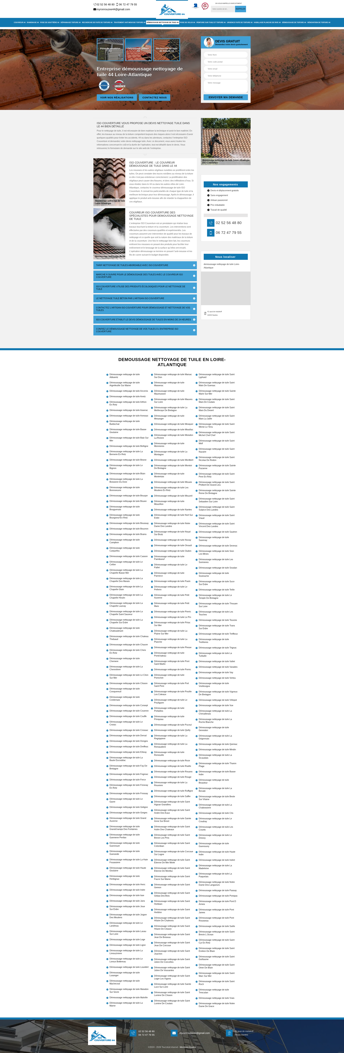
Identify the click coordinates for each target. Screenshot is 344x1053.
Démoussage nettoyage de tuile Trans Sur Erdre (217, 627)
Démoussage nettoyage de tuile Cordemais (125, 698)
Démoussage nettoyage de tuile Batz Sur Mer (129, 439)
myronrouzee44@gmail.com (113, 9)
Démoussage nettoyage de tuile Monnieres (169, 444)
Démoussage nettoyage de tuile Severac (218, 546)
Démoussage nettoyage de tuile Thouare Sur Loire (218, 605)
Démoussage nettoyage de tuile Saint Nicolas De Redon (216, 458)
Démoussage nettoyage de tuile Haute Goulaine (128, 869)
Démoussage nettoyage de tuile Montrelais (169, 475)
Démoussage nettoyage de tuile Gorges (128, 812)
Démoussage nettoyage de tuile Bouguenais (125, 508)
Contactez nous (154, 97)
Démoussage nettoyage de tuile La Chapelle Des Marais (126, 579)
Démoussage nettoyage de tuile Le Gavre (126, 800)
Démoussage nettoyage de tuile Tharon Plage (217, 764)
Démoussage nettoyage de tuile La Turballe (215, 654)
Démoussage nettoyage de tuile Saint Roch (216, 982)
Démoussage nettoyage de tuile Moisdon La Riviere (173, 436)
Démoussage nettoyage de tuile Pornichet (169, 676)
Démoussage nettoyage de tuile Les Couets (216, 828)
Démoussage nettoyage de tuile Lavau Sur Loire (128, 932)
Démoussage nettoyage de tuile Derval (128, 735)
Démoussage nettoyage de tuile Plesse (172, 647)
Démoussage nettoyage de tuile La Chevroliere (126, 668)
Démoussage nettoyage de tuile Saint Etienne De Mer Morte (172, 861)
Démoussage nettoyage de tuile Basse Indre (217, 773)
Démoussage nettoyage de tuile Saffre (172, 796)
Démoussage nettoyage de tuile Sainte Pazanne (217, 466)
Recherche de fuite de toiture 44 (97, 22)
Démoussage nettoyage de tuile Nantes (173, 509)
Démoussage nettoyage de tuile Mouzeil (173, 496)
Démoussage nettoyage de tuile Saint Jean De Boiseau (172, 935)
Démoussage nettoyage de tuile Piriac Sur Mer (172, 623)
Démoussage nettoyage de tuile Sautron (218, 532)
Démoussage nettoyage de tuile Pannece (169, 574)
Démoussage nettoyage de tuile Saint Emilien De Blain (216, 949)
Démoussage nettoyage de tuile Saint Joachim (172, 952)
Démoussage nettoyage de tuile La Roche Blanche (215, 720)
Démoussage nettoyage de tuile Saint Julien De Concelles (172, 960)
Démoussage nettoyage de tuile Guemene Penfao (125, 836)
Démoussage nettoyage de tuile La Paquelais (215, 875)
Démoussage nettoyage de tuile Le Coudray (215, 820)
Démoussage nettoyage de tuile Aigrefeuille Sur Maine (125, 384)
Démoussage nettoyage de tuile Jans (127, 901)
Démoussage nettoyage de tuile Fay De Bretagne (128, 767)
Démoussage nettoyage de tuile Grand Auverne (128, 819)
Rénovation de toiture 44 (318, 22)
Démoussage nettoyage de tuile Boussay (129, 523)
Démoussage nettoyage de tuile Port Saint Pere (171, 684)
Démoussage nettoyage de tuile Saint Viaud (216, 516)
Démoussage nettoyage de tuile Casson (129, 556)
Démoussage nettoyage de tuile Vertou (217, 678)
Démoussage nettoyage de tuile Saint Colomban (172, 844)
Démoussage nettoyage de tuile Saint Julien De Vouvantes (172, 968)
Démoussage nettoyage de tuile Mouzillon (169, 502)
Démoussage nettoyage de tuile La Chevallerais (215, 712)
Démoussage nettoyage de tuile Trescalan (214, 991)
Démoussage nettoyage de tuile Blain (127, 473)
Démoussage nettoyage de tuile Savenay (214, 538)
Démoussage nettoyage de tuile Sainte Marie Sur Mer (217, 392)
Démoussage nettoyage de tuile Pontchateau (169, 654)
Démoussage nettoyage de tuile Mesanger (169, 417)
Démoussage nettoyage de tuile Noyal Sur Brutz (172, 533)
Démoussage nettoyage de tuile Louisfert (129, 967)
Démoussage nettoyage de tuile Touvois (218, 620)
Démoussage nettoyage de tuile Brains (128, 534)
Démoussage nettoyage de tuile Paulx (172, 581)
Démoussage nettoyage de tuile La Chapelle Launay (126, 604)
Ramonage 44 (33, 22)
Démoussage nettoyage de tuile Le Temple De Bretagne (215, 596)
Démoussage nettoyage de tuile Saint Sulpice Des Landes (216, 508)
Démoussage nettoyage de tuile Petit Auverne (171, 596)
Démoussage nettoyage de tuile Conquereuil (125, 690)
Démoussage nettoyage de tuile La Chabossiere (215, 806)
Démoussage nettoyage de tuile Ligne (128, 945)
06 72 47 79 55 (128, 4)
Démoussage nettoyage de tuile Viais (216, 998)
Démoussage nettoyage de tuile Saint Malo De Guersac (216, 384)
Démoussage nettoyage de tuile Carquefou (125, 549)
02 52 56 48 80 (105, 4)
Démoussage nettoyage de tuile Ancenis (129, 391)
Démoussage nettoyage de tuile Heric (127, 884)
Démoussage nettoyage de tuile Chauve (129, 644)
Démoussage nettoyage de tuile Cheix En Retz (128, 651)
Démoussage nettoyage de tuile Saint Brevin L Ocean (216, 933)
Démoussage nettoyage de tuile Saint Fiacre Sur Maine (172, 877)
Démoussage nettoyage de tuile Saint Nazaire (216, 450)
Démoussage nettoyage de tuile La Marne (126, 1004)
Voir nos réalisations (116, 97)
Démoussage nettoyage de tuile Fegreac (129, 774)
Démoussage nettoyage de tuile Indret (217, 860)
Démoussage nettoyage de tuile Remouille (169, 753)
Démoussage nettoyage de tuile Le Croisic (126, 723)
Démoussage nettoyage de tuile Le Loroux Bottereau (126, 960)
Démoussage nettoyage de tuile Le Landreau (126, 924)
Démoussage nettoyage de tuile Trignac (218, 648)
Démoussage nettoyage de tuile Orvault (173, 545)
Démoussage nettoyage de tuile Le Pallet (170, 566)
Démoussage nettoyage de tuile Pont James (216, 911)
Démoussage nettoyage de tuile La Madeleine (215, 866)
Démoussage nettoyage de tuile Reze (172, 760)
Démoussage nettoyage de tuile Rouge (172, 777)
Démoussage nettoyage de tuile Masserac (169, 384)
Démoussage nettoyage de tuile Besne (128, 460)
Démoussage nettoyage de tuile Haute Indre (217, 853)
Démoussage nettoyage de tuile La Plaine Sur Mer (170, 632)
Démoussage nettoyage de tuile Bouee (128, 501)
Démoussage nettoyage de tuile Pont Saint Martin (171, 662)
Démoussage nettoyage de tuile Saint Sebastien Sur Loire (216, 500)
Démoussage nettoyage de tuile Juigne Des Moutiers (128, 916)
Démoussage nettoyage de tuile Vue (216, 705)
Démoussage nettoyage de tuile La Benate (215, 789)
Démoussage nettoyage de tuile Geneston (214, 728)
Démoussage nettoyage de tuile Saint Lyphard (216, 375)
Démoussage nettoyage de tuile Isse (127, 895)
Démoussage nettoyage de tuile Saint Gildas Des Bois (172, 894)
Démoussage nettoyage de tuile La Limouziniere (126, 952)
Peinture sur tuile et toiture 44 (211, 22)
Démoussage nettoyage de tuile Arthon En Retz (128, 403)
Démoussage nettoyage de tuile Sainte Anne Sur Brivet (172, 819)
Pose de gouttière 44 (49, 22)
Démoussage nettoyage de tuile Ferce (128, 780)
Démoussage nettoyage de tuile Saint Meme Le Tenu (216, 425)
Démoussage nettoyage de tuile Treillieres (214, 640)
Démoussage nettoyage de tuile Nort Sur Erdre (173, 516)
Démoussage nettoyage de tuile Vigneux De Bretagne (218, 693)
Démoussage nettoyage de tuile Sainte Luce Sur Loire (172, 985)
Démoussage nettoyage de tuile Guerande (125, 852)
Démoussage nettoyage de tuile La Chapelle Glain (126, 588)
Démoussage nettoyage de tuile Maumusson (169, 392)
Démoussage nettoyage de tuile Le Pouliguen (170, 701)
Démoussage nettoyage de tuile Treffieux (218, 634)
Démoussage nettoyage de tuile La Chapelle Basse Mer (126, 571)
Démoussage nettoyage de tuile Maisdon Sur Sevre (129, 990)
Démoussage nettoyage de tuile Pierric (172, 611)
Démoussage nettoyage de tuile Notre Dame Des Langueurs (217, 883)
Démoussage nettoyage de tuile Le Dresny (215, 836)
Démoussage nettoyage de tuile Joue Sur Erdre (127, 907)
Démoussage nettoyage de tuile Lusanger (125, 974)
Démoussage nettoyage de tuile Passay (218, 890)
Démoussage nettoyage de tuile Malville (129, 997)
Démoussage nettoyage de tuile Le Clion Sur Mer (129, 676)
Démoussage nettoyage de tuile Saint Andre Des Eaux (172, 811)
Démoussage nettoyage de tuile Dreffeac (129, 746)
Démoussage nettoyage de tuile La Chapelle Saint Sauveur (126, 612)
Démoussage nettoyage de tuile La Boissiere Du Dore (126, 480)
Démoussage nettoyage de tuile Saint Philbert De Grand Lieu (216, 483)
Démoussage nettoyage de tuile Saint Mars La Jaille (216, 417)
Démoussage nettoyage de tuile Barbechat (125, 422)
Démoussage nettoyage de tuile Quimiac (218, 744)
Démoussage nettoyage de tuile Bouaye (129, 495)
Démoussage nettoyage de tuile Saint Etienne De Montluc (172, 869)
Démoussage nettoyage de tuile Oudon (172, 551)
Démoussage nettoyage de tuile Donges (129, 741)
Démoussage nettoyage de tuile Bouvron (129, 529)
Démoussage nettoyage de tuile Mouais (173, 482)
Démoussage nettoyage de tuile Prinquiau (169, 717)
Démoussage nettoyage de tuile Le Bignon (126, 466)
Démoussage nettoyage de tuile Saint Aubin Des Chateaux (172, 828)
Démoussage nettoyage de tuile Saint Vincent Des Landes (216, 525)
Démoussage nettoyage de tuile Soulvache (214, 574)
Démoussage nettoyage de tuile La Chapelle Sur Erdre (126, 621)
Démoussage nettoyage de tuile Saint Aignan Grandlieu (172, 803)
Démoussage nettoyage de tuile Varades (218, 667)
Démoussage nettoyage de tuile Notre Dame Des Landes (172, 524)
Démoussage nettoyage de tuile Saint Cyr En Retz (216, 941)
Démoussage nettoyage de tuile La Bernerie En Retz (126, 452)
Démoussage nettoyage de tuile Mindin (217, 749)
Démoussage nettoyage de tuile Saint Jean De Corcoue (172, 944)
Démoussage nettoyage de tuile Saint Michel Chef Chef (216, 433)
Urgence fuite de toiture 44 (239, 22)
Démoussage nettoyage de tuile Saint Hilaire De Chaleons (172, 919)
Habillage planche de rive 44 (267, 22)
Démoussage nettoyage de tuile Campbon (125, 541)
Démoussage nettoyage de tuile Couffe (128, 716)
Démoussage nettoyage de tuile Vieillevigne (214, 684)
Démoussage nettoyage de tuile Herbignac (125, 877)
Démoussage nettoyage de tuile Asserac (129, 410)
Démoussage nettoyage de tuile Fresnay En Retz (129, 786)
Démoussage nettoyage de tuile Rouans (173, 771)
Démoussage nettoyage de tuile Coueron (129, 711)
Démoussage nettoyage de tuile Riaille (172, 766)
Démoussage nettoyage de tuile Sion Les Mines (216, 552)
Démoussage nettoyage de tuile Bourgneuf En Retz (125, 516)
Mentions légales (188, 1047)
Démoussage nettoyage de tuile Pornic (172, 669)
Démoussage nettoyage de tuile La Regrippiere (170, 737)
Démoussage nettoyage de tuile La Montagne (170, 453)
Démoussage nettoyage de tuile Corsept (129, 705)
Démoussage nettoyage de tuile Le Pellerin (170, 588)
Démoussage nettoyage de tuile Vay (216, 672)
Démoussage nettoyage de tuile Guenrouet (125, 844)
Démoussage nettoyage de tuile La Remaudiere (170, 745)
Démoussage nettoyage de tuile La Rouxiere (170, 783)
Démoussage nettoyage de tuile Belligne (129, 446)
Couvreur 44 (20, 22)
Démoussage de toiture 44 (294, 22)
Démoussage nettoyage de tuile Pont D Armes (217, 902)
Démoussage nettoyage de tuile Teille (217, 590)
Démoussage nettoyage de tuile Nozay (172, 540)
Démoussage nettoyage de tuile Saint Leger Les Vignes (172, 977)
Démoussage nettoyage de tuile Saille (217, 926)
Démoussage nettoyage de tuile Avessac (129, 416)
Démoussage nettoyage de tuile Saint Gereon (172, 886)
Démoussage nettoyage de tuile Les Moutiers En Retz (171, 489)
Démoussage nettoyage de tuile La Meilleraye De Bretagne (170, 408)
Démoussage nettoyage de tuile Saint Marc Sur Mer (216, 974)
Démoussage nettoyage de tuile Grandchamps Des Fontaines (125, 827)
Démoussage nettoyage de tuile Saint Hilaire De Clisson (172, 927)
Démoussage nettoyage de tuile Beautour (214, 781)
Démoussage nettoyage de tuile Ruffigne (173, 791)
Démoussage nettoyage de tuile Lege (127, 939)
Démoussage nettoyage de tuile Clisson (129, 683)
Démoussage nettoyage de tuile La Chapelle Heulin (126, 596)
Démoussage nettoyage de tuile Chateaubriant (125, 629)
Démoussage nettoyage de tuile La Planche (170, 640)
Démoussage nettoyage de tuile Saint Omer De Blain (216, 966)
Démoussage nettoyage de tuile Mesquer (173, 424)
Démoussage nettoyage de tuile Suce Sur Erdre (216, 582)
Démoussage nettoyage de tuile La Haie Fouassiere (129, 861)
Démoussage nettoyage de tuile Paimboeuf (169, 557)
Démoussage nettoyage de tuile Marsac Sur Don (173, 375)
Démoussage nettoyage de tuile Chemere (125, 659)
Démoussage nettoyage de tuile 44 (163, 22)
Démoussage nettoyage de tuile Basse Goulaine (128, 430)
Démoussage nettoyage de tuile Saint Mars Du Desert (216, 408)
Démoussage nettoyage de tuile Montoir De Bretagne (173, 466)
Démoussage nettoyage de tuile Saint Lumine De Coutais (172, 1002)
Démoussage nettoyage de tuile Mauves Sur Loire (173, 400)
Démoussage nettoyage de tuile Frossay (129, 793)
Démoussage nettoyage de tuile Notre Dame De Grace (217, 1004)
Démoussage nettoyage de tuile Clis (216, 813)
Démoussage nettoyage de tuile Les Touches (216, 613)
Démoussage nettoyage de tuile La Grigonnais (215, 737)
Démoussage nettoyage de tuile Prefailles (169, 709)
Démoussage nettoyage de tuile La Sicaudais (215, 756)
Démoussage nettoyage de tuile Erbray (128, 752)
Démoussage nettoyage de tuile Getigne (129, 807)
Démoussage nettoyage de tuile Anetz (128, 396)
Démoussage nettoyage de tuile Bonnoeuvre (125, 488)
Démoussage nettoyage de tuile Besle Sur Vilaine (217, 797)
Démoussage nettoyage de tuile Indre (127, 890)
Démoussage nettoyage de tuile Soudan (218, 568)
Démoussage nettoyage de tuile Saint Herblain (172, 902)
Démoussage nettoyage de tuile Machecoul (125, 982)
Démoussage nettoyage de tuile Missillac (173, 429)
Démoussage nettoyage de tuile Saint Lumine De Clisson (172, 993)
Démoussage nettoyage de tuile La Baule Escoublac (126, 759)
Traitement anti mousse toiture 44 (129, 22)
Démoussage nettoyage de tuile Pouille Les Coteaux (173, 692)
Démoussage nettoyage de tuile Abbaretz (125, 375)
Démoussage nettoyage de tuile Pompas (218, 896)
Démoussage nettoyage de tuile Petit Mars (171, 604)
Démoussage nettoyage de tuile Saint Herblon (172, 910)
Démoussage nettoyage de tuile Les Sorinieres (216, 560)
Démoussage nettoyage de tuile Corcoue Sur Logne (173, 852)
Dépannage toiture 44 (71, 22)
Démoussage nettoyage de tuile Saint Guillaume (216, 958)
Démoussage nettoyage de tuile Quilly (172, 730)
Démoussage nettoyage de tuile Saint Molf (216, 442)
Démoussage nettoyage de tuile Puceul (173, 725)
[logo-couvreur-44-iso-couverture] (172, 9)
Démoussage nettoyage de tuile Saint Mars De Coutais (216, 400)
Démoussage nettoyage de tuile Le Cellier (126, 563)
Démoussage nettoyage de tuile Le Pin (172, 617)
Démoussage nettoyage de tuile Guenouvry (214, 844)
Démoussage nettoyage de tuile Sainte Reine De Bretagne (217, 491)
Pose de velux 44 (187, 22)
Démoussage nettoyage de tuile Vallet (217, 661)
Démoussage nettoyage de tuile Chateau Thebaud (129, 637)
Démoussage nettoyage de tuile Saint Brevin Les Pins (172, 836)
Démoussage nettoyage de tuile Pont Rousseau (216, 919)
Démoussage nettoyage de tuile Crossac (129, 730)
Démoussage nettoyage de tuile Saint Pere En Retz (216, 475)
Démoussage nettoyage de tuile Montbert (173, 460)
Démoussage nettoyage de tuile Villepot (218, 700)
